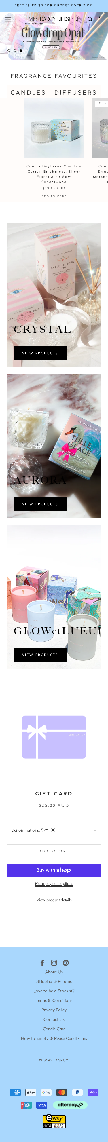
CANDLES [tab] (28, 93)
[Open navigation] (8, 18)
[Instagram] (54, 962)
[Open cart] (100, 19)
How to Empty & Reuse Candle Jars (54, 1039)
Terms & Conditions (54, 1001)
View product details (54, 900)
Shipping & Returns (54, 982)
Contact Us (54, 1020)
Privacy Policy (54, 1010)
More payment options (54, 883)
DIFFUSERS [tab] (75, 93)
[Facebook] (42, 962)
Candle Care (54, 1029)
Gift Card (54, 794)
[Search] (90, 18)
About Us (54, 972)
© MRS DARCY (54, 1060)
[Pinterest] (66, 962)
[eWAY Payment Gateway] (54, 1127)
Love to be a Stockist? (54, 991)
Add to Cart (54, 196)
